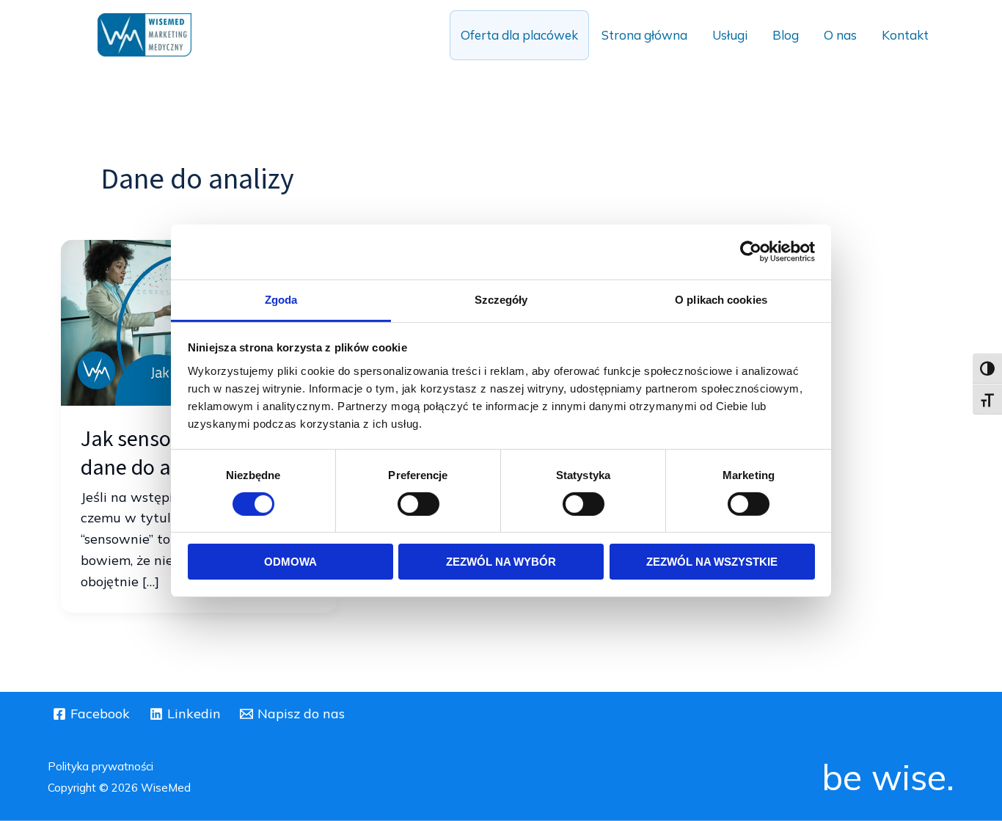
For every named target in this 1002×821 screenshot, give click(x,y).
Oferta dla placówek (519, 35)
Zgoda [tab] (281, 299)
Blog (785, 35)
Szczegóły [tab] (501, 299)
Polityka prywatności (100, 766)
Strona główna (644, 35)
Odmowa (290, 561)
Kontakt (905, 35)
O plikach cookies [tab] (721, 299)
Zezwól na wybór (501, 561)
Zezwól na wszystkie (712, 561)
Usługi (729, 35)
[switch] (418, 504)
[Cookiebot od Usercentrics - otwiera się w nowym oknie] (751, 252)
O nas (840, 35)
